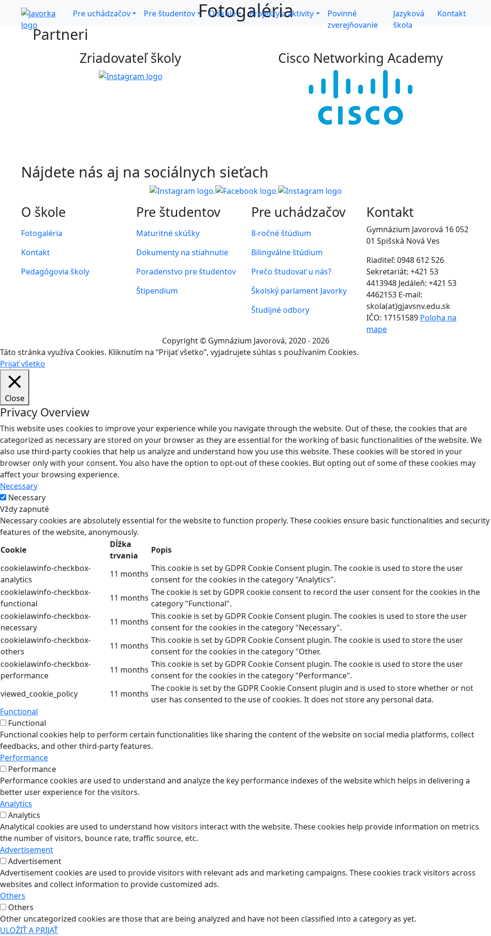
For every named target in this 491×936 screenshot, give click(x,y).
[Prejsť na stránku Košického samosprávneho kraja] (131, 76)
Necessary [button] (18, 486)
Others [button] (12, 895)
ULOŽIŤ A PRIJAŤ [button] (29, 930)
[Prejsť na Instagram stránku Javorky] (182, 190)
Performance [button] (24, 757)
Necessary (27, 497)
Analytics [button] (16, 803)
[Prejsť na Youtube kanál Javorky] (310, 190)
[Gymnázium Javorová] (45, 19)
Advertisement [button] (26, 849)
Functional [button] (19, 711)
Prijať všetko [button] (22, 363)
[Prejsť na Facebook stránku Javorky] (246, 190)
